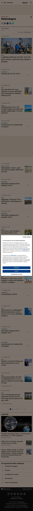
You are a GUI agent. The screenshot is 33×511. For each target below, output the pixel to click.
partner (20, 256)
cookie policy (26, 249)
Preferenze (16, 267)
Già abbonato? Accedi (16, 274)
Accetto (16, 271)
